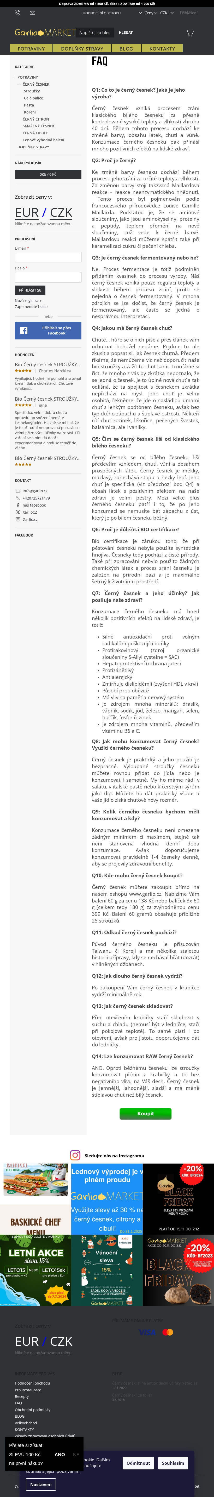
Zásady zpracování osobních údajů (45, 1435)
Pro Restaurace (28, 1389)
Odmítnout (138, 1463)
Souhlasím (173, 1463)
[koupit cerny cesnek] (145, 1114)
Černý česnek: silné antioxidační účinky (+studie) (154, 1383)
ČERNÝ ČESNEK (36, 84)
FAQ (18, 1402)
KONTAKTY (24, 1429)
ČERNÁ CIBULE (35, 132)
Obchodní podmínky (32, 1409)
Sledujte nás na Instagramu (114, 1156)
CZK (164, 12)
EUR (27, 212)
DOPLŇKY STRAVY (33, 146)
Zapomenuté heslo (31, 306)
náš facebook (34, 505)
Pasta (29, 105)
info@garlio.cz (35, 490)
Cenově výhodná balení (43, 139)
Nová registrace (28, 300)
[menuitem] (31, 49)
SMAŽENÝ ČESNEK (39, 125)
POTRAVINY (27, 77)
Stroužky (32, 91)
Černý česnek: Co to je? (132, 1395)
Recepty (22, 1396)
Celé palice (33, 98)
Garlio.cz (30, 519)
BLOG (20, 1416)
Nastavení (41, 1484)
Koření (30, 112)
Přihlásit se (30, 290)
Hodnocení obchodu (102, 13)
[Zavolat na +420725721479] (22, 12)
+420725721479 (36, 498)
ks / (48, 174)
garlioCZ (30, 512)
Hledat (126, 32)
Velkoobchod (26, 1422)
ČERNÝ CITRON (36, 119)
